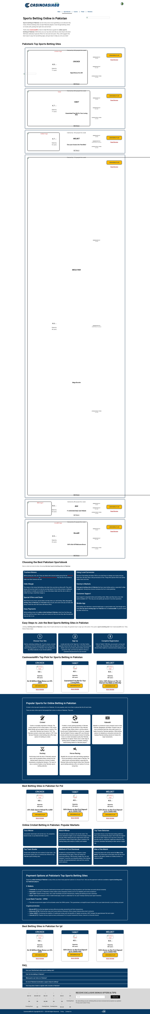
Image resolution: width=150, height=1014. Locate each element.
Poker (82, 11)
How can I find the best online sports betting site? (40, 970)
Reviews (90, 11)
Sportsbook (67, 11)
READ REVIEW (40, 689)
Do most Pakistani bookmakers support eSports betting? (42, 982)
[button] (75, 970)
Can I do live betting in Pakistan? (35, 974)
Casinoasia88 (34, 30)
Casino (76, 11)
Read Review (114, 60)
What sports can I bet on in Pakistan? (36, 978)
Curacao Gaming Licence (31, 577)
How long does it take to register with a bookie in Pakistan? (43, 985)
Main (59, 11)
